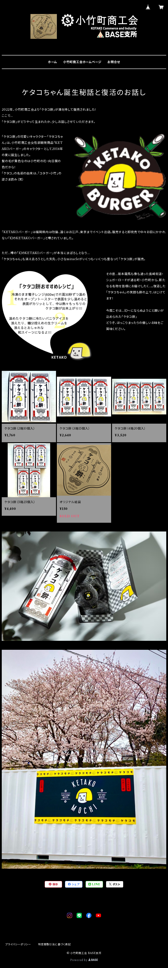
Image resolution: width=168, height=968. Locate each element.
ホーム (52, 62)
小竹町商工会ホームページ (82, 62)
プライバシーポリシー (18, 944)
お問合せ (113, 62)
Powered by (79, 960)
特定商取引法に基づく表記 (54, 944)
